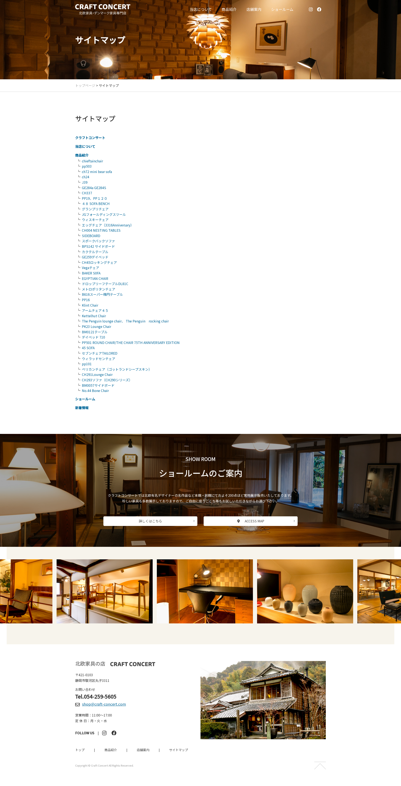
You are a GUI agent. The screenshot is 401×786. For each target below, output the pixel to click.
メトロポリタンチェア (98, 289)
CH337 (87, 192)
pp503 (87, 166)
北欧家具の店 (90, 663)
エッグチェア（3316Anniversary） (108, 224)
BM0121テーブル (95, 331)
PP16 (86, 299)
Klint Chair (90, 305)
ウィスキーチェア (95, 219)
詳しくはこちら (150, 520)
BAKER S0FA (91, 272)
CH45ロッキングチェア (99, 262)
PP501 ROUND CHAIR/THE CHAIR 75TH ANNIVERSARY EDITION (131, 342)
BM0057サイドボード (98, 385)
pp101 (87, 363)
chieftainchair (92, 160)
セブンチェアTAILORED (99, 353)
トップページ (85, 85)
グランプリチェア (95, 208)
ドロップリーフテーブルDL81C (105, 283)
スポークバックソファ (98, 240)
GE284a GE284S (94, 187)
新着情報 (82, 407)
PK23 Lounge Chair (96, 326)
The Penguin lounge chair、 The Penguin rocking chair (125, 320)
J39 (85, 182)
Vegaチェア (90, 267)
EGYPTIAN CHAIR (95, 278)
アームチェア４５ (95, 310)
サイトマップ (178, 750)
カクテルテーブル (95, 251)
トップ (80, 750)
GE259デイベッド (95, 256)
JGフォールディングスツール (104, 214)
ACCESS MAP (254, 520)
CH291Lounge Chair (97, 374)
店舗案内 (253, 9)
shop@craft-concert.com (104, 704)
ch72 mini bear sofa (97, 171)
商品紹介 (229, 9)
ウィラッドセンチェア (98, 358)
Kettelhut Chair (94, 315)
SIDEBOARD (91, 235)
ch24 (85, 176)
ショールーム (282, 9)
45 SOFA (88, 347)
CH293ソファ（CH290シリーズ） (107, 379)
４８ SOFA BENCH (96, 203)
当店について (201, 9)
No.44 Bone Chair (95, 390)
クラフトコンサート (90, 137)
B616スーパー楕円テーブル (102, 294)
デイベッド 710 (93, 337)
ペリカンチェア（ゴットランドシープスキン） (117, 369)
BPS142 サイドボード (98, 246)
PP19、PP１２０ (94, 198)
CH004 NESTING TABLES (101, 230)
